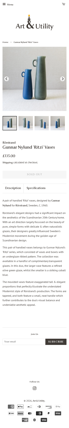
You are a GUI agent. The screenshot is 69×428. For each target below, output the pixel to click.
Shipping (8, 162)
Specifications (36, 188)
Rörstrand (21, 205)
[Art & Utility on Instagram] (34, 389)
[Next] (62, 79)
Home (5, 42)
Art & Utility (39, 401)
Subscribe (56, 342)
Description (13, 188)
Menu (10, 5)
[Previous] (6, 79)
